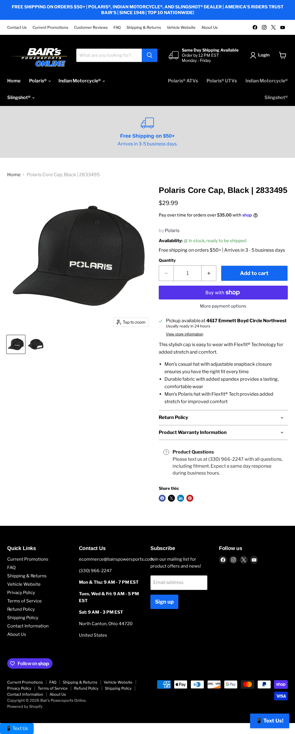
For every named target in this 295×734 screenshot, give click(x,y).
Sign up (164, 602)
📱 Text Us (17, 728)
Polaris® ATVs (183, 81)
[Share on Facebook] (162, 498)
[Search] (149, 55)
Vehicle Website (181, 27)
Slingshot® (19, 97)
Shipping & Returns (143, 27)
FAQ (117, 27)
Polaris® (38, 81)
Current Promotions (50, 27)
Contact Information (28, 626)
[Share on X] (171, 498)
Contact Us (17, 27)
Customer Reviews (91, 27)
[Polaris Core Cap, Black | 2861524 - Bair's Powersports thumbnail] (16, 344)
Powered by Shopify (25, 706)
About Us (209, 27)
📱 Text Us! (269, 721)
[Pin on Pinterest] (189, 498)
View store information (184, 334)
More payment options (223, 306)
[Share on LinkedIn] (180, 498)
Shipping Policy (22, 617)
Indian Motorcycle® (80, 81)
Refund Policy (21, 609)
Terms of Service (24, 601)
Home (13, 81)
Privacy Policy (21, 592)
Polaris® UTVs (222, 81)
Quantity (167, 260)
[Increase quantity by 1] (209, 273)
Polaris (172, 230)
